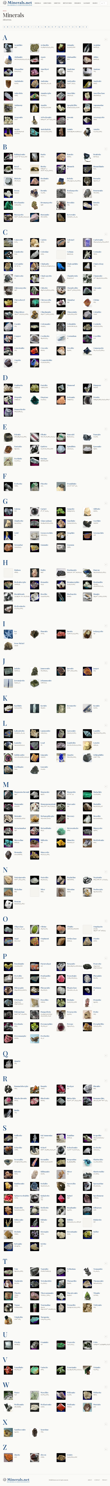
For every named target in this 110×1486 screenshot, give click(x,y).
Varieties (57, 3)
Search (95, 3)
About (90, 1480)
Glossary (87, 3)
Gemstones (47, 3)
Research (78, 3)
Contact (97, 1480)
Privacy (104, 1480)
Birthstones (67, 3)
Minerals (38, 3)
